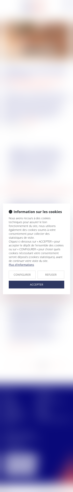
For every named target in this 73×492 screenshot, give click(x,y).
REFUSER (51, 274)
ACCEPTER (36, 284)
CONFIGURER (22, 274)
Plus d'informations (21, 265)
